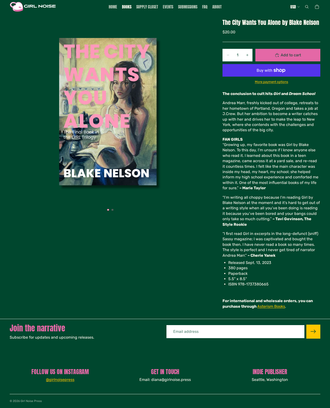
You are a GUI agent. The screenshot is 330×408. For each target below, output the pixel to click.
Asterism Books (271, 306)
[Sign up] (313, 332)
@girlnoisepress (60, 379)
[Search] (306, 6)
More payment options (271, 82)
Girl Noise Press (31, 401)
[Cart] (317, 6)
